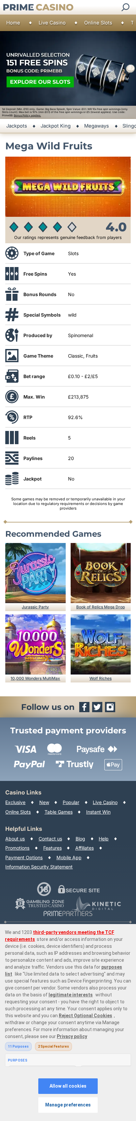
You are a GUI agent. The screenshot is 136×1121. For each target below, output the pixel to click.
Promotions (17, 848)
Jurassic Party (35, 606)
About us (15, 838)
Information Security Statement (39, 867)
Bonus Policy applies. (27, 115)
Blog (80, 838)
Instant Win (98, 812)
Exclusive (15, 802)
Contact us (50, 838)
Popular (71, 802)
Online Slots (98, 23)
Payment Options (24, 857)
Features (52, 848)
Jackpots (16, 126)
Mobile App (69, 857)
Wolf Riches (100, 678)
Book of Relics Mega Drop (100, 606)
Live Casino (52, 23)
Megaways (96, 126)
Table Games (59, 812)
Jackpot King (56, 126)
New (44, 802)
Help (104, 838)
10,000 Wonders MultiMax (35, 678)
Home (13, 23)
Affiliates (84, 848)
